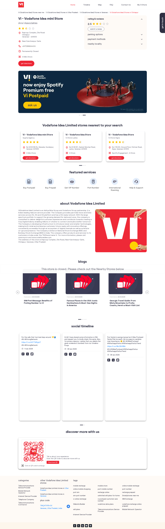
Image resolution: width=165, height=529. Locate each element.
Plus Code (45, 500)
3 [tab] (83, 115)
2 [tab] (81, 115)
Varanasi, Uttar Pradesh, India (51, 508)
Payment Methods (96, 39)
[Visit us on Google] (74, 525)
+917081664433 (29, 46)
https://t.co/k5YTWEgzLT (31, 342)
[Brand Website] (90, 525)
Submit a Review (96, 29)
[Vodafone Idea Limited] (21, 5)
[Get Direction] (68, 507)
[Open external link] (162, 32)
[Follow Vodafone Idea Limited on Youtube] (86, 525)
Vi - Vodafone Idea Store (78, 134)
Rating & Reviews (96, 19)
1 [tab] (79, 115)
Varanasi (43, 496)
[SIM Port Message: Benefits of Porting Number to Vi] (40, 281)
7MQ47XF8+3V (46, 505)
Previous (18, 292)
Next (147, 292)
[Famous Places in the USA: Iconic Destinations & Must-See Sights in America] (83, 281)
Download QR (52, 462)
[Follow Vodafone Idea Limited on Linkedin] (82, 525)
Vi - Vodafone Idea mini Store (38, 134)
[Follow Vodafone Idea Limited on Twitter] (78, 525)
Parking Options (95, 34)
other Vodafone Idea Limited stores (54, 481)
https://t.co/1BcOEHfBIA (116, 346)
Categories (23, 480)
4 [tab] (86, 319)
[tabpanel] (82, 92)
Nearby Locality (95, 44)
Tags (75, 480)
